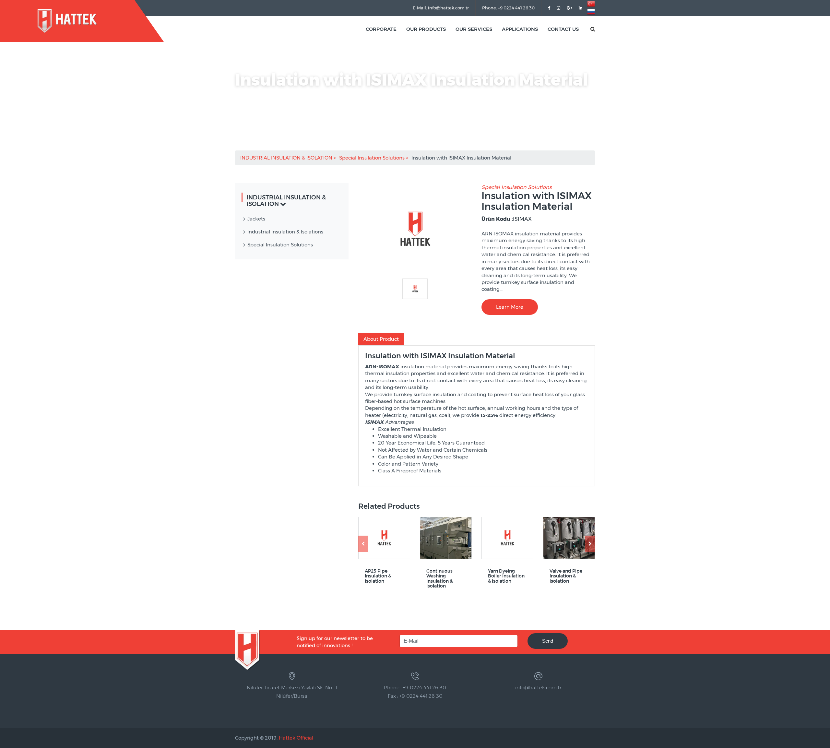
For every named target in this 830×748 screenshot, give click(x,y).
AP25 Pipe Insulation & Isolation (378, 576)
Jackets (256, 219)
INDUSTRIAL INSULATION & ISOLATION (287, 158)
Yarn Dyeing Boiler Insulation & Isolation (506, 576)
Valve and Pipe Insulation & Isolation (566, 576)
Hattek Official (296, 738)
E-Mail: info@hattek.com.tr (441, 7)
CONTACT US (563, 29)
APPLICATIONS (520, 29)
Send (547, 641)
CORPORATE (381, 29)
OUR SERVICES (474, 29)
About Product (381, 339)
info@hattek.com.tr (538, 687)
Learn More (509, 307)
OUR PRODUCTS (426, 29)
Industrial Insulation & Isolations (285, 232)
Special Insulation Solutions (372, 158)
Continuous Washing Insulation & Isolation (439, 579)
